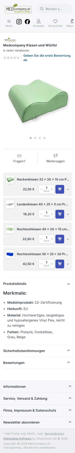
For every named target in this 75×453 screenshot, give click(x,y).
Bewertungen (14, 363)
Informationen (14, 386)
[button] (37, 184)
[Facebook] (27, 23)
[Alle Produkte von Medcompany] (10, 40)
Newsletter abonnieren (21, 422)
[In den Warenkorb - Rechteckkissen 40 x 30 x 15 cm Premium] (59, 239)
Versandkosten (54, 433)
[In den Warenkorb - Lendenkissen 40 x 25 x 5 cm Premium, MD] (59, 214)
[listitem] (37, 99)
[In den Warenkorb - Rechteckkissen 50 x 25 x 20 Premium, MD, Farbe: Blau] (59, 264)
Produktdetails (14, 284)
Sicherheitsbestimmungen (24, 351)
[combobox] (54, 8)
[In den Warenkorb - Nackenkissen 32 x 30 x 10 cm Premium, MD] (59, 189)
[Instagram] (19, 23)
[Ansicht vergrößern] (37, 99)
